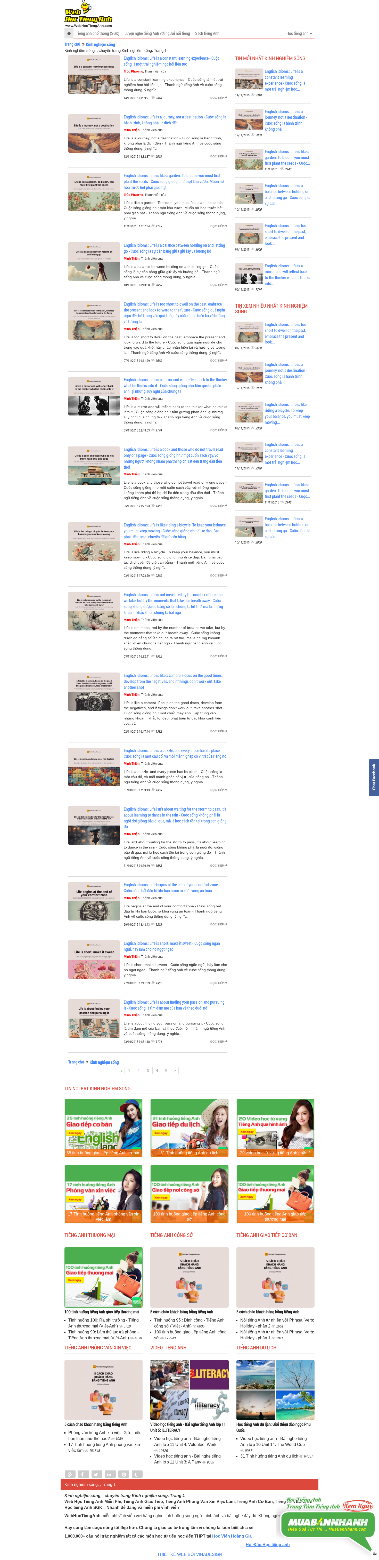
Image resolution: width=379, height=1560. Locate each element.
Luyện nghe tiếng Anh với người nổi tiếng (157, 33)
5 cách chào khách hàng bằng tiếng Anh (181, 1311)
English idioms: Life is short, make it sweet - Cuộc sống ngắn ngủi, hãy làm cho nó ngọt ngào (172, 946)
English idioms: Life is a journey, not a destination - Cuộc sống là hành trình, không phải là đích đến (175, 119)
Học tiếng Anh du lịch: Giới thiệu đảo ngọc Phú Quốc (273, 1427)
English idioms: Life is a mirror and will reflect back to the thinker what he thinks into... (287, 274)
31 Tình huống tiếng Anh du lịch (189, 1153)
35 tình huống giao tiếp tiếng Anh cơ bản (104, 1153)
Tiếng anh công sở (171, 1234)
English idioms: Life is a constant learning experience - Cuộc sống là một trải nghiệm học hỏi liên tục (171, 61)
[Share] (70, 1474)
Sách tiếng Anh (207, 33)
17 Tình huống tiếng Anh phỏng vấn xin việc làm (103, 1216)
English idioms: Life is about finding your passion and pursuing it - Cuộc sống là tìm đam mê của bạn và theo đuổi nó (174, 1005)
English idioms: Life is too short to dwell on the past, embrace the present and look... (285, 234)
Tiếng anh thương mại (89, 1234)
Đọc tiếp (217, 97)
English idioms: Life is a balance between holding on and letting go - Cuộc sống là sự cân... (287, 194)
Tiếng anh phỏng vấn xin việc (97, 1347)
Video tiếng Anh (168, 1347)
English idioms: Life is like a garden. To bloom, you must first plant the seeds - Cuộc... (287, 157)
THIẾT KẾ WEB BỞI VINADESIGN (189, 1554)
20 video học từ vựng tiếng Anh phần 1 (275, 1153)
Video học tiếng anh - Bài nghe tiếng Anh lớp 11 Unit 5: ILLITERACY (188, 1427)
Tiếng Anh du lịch (256, 1347)
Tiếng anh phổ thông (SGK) (97, 33)
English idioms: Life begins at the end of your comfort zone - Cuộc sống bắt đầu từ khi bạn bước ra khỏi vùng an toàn (172, 887)
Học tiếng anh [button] (297, 33)
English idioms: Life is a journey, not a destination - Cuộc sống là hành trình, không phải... (286, 120)
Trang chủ (72, 44)
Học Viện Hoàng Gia (232, 1536)
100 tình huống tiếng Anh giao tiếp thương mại (275, 1216)
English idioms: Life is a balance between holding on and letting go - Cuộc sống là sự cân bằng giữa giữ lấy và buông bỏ (174, 248)
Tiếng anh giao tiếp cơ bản (266, 1234)
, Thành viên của (145, 71)
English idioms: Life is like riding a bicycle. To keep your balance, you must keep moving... (287, 413)
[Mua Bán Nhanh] (327, 1510)
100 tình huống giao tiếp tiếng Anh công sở (189, 1216)
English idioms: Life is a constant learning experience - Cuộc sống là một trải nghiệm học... (285, 80)
